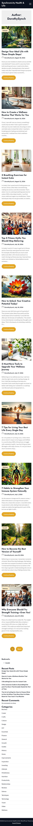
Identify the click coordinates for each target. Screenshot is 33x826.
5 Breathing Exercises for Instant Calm (14, 176)
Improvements (6, 758)
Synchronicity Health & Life (13, 4)
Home (4, 754)
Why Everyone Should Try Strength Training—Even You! (16, 611)
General (4, 739)
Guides (4, 746)
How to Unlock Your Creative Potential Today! (16, 302)
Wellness (4, 810)
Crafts (4, 717)
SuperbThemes (16, 823)
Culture (4, 720)
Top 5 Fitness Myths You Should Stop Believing (14, 239)
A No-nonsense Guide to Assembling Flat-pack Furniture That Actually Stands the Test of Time (16, 687)
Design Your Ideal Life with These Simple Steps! (15, 53)
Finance (4, 735)
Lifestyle (4, 769)
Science (4, 791)
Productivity (6, 780)
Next (19, 649)
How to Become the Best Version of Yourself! (14, 550)
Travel (4, 802)
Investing (5, 765)
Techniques (5, 795)
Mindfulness (6, 773)
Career (4, 713)
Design (4, 724)
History (4, 750)
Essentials (5, 732)
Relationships (6, 784)
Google (7, 663)
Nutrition (5, 776)
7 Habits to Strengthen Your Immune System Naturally (15, 490)
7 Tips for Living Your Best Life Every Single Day (15, 429)
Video (3, 806)
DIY (3, 728)
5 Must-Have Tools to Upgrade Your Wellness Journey (13, 366)
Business (4, 709)
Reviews (4, 788)
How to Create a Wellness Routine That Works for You (15, 114)
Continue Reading (9, 77)
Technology (5, 799)
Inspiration (5, 761)
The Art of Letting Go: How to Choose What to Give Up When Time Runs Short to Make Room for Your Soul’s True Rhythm (16, 694)
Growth (4, 743)
